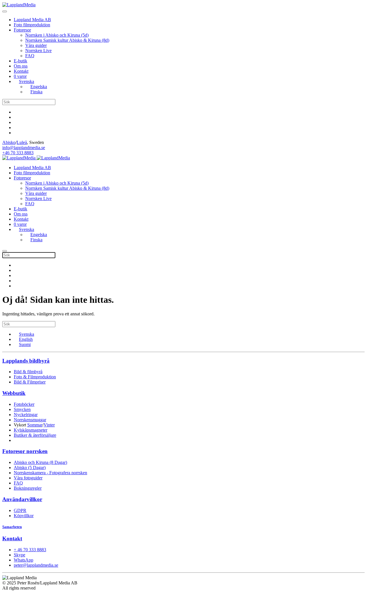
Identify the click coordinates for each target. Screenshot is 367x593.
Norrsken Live (38, 50)
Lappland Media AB (32, 19)
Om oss (21, 66)
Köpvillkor (24, 515)
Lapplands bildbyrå (26, 361)
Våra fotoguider (28, 477)
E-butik (20, 60)
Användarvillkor (22, 499)
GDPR (20, 510)
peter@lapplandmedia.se (36, 565)
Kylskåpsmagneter (30, 430)
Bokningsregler (28, 488)
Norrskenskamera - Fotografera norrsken (50, 472)
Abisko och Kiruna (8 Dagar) (40, 462)
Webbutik (14, 393)
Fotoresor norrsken (25, 451)
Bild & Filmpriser (30, 381)
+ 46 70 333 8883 (30, 549)
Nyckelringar (26, 414)
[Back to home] (19, 4)
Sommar (34, 424)
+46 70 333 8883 (18, 152)
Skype (19, 554)
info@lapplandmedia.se (23, 147)
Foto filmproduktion (32, 24)
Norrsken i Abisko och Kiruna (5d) (57, 35)
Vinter (49, 424)
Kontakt (21, 71)
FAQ (29, 55)
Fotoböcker (24, 404)
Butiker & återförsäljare (35, 435)
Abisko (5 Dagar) (30, 467)
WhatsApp (23, 560)
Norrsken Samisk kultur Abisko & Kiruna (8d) (67, 40)
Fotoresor (22, 29)
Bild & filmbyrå (28, 371)
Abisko (8, 142)
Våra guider (36, 45)
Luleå (22, 142)
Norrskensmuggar (30, 419)
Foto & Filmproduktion (35, 376)
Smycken (22, 409)
